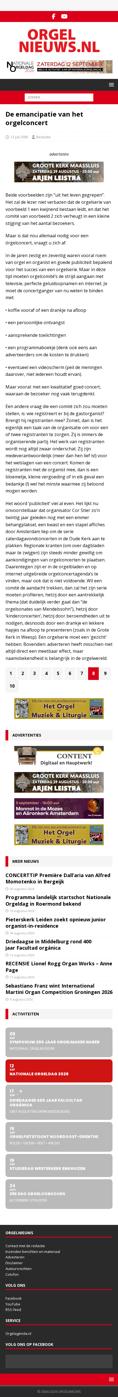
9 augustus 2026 (21, 999)
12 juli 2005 (19, 136)
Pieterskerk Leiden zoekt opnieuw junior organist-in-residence (55, 922)
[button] (110, 84)
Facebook (13, 1298)
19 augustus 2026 (22, 911)
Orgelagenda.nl (18, 1333)
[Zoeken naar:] (59, 97)
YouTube (12, 1304)
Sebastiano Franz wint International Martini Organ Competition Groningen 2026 (59, 988)
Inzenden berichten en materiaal (32, 1251)
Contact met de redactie (25, 1245)
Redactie (43, 136)
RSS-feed (13, 1309)
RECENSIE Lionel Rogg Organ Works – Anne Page (58, 966)
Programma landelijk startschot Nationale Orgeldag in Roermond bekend (58, 900)
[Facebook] (53, 16)
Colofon (12, 1274)
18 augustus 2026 (22, 933)
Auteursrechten (18, 1268)
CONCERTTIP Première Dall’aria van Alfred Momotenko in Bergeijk (57, 878)
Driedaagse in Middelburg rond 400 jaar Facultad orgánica (48, 944)
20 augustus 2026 (22, 889)
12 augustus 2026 (22, 955)
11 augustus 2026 (22, 977)
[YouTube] (64, 16)
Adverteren (14, 1257)
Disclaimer (14, 1262)
